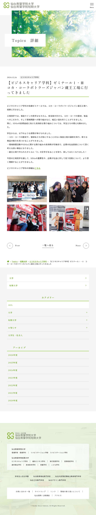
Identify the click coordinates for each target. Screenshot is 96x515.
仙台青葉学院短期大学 (20, 458)
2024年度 (12, 370)
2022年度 (12, 385)
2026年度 (13, 355)
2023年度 (13, 377)
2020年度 (13, 400)
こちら (37, 168)
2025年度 (12, 362)
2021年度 (12, 392)
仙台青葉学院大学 (19, 449)
